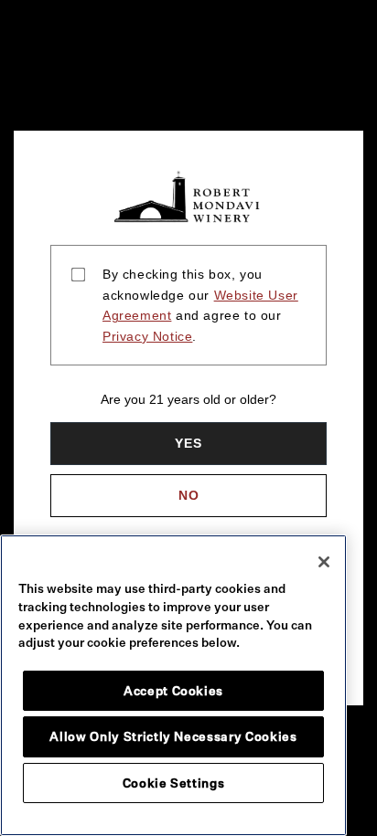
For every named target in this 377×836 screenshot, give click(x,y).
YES (188, 443)
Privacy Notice (147, 336)
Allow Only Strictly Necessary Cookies (172, 736)
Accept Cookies (173, 690)
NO (188, 495)
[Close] (324, 562)
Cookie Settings (174, 783)
